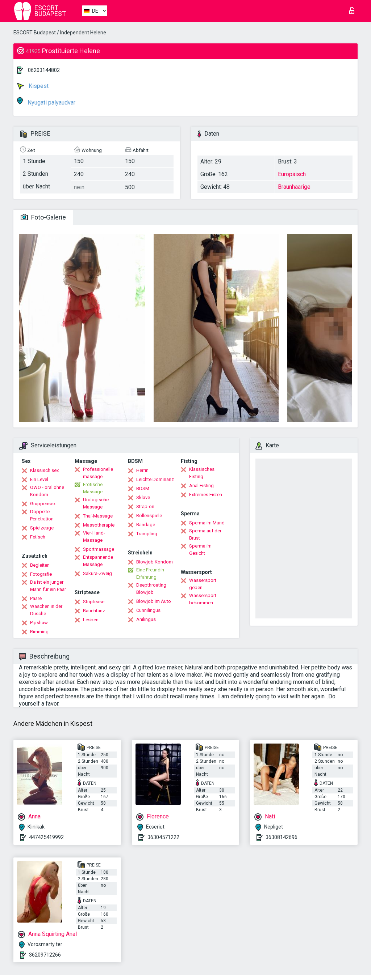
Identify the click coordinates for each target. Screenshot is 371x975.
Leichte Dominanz (155, 479)
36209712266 (45, 954)
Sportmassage (98, 549)
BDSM (142, 488)
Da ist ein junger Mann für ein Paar (48, 585)
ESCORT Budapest (34, 32)
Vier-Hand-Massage (94, 536)
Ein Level (39, 479)
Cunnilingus (148, 610)
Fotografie (41, 574)
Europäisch (292, 174)
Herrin (142, 470)
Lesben (91, 619)
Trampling (146, 533)
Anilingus (146, 619)
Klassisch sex (44, 470)
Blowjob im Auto (153, 601)
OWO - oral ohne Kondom (47, 491)
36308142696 (281, 837)
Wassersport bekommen (202, 599)
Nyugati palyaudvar (50, 102)
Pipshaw (39, 622)
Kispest (38, 85)
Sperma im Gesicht (200, 549)
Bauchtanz (94, 610)
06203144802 (44, 70)
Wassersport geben (202, 584)
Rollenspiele (149, 515)
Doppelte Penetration (42, 515)
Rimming (39, 631)
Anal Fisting (201, 485)
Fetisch (37, 537)
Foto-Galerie (48, 217)
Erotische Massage (93, 488)
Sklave (143, 497)
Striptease (93, 601)
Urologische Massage (96, 503)
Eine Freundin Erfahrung (150, 573)
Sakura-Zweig (97, 573)
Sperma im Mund (207, 522)
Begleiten (40, 565)
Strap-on (145, 506)
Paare (36, 598)
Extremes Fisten (205, 494)
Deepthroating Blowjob (151, 588)
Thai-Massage (98, 516)
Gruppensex (42, 503)
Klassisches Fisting (201, 473)
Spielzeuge (42, 528)
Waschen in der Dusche (46, 610)
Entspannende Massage (98, 560)
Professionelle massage (98, 473)
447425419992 (46, 837)
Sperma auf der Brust (205, 534)
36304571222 (163, 837)
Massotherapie (98, 525)
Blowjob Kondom (154, 562)
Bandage (145, 524)
